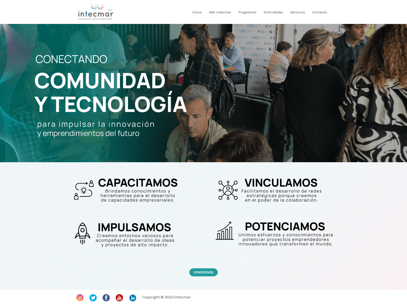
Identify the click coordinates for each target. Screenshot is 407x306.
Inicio (197, 12)
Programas (247, 12)
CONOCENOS (203, 272)
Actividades (273, 12)
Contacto (319, 12)
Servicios (297, 12)
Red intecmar (220, 12)
